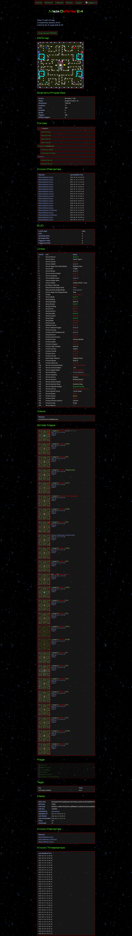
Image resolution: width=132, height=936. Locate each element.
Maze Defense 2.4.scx (45, 177)
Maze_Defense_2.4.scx (46, 194)
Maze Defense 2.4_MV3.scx (47, 210)
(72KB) (47, 33)
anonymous (55, 811)
